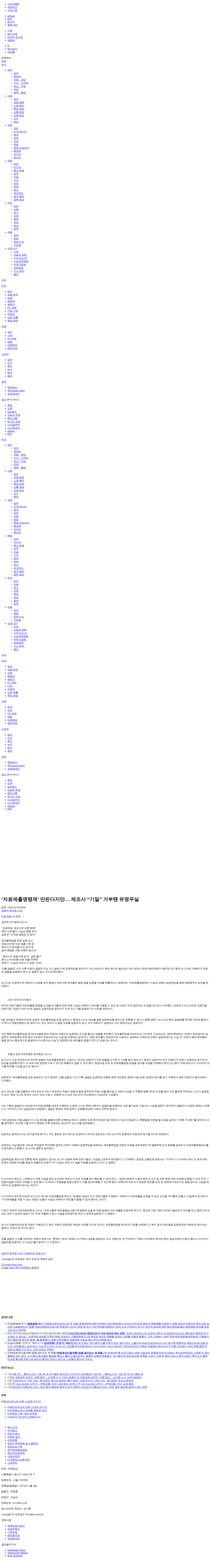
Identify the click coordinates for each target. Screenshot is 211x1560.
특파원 (17, 151)
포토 (3, 381)
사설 (16, 251)
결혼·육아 (19, 199)
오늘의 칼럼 (20, 255)
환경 (9, 405)
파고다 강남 (13, 421)
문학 (16, 186)
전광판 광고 (13, 1437)
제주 (16, 229)
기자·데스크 (20, 258)
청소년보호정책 (16, 1453)
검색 (3, 61)
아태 (16, 141)
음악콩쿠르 (13, 1535)
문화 (9, 161)
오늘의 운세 (13, 415)
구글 (9, 30)
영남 (16, 222)
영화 (9, 342)
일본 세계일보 (15, 1555)
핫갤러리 (12, 387)
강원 (16, 216)
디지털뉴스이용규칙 (18, 1459)
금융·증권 (12, 294)
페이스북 (12, 34)
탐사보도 (12, 49)
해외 (16, 122)
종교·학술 (19, 170)
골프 (9, 376)
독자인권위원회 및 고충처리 (22, 1443)
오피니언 (12, 248)
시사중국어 (13, 428)
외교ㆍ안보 (20, 86)
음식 (16, 190)
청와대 (17, 76)
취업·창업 (12, 320)
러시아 (17, 154)
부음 (16, 238)
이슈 (3, 280)
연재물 (11, 52)
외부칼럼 (18, 268)
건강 (16, 180)
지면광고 (12, 1430)
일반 (16, 73)
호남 (16, 225)
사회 (9, 96)
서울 (16, 209)
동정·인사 (19, 242)
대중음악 (12, 345)
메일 (9, 916)
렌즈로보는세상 (16, 390)
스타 (9, 335)
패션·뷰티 (19, 196)
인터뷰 (17, 245)
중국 (16, 135)
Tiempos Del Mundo (17, 1553)
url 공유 (16, 916)
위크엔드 (18, 193)
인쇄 (3, 916)
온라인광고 (13, 1433)
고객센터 (12, 1463)
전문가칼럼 (20, 264)
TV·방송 (12, 338)
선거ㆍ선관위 (21, 83)
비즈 (3, 285)
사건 (16, 118)
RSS (9, 18)
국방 (16, 89)
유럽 (16, 144)
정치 (9, 70)
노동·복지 (19, 105)
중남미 (17, 157)
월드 (16, 274)
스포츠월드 (13, 4)
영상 (3, 399)
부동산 (11, 304)
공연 (16, 174)
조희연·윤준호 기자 (11, 910)
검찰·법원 (19, 102)
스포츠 (5, 354)
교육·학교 (19, 115)
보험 (9, 298)
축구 (9, 366)
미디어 (17, 167)
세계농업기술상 (16, 1525)
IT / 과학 (12, 307)
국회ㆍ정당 (20, 79)
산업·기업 (12, 311)
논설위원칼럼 (21, 261)
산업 (9, 686)
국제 (9, 125)
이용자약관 (13, 1456)
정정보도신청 (14, 1446)
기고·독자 (19, 271)
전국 (9, 203)
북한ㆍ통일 (20, 92)
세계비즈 (12, 7)
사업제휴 (12, 1440)
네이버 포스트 (15, 37)
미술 (16, 177)
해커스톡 (12, 418)
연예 (3, 326)
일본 (16, 138)
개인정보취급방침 (17, 1450)
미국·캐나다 (20, 131)
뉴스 (3, 64)
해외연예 (12, 348)
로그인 (11, 21)
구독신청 (12, 10)
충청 (16, 219)
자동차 (11, 314)
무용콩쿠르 (13, 1538)
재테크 (11, 301)
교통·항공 (19, 112)
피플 (9, 232)
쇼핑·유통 (12, 317)
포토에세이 (13, 394)
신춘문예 (12, 1532)
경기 (16, 212)
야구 (9, 363)
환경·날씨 (19, 109)
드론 (9, 408)
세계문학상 (13, 1529)
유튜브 (11, 40)
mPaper (11, 16)
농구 (9, 369)
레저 (16, 183)
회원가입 (12, 25)
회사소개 (12, 1427)
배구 (9, 372)
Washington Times (16, 1550)
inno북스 (12, 412)
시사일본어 (13, 424)
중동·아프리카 (21, 148)
